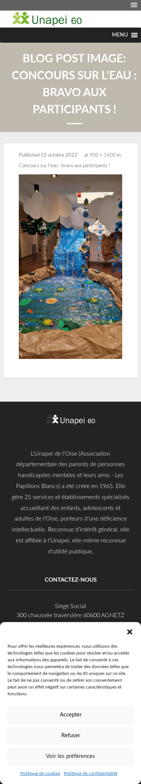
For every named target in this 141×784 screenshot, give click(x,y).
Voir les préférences (70, 756)
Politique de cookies (40, 773)
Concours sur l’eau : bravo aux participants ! (64, 165)
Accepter (71, 715)
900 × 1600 (102, 155)
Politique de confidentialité (90, 773)
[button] (129, 631)
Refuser (70, 735)
